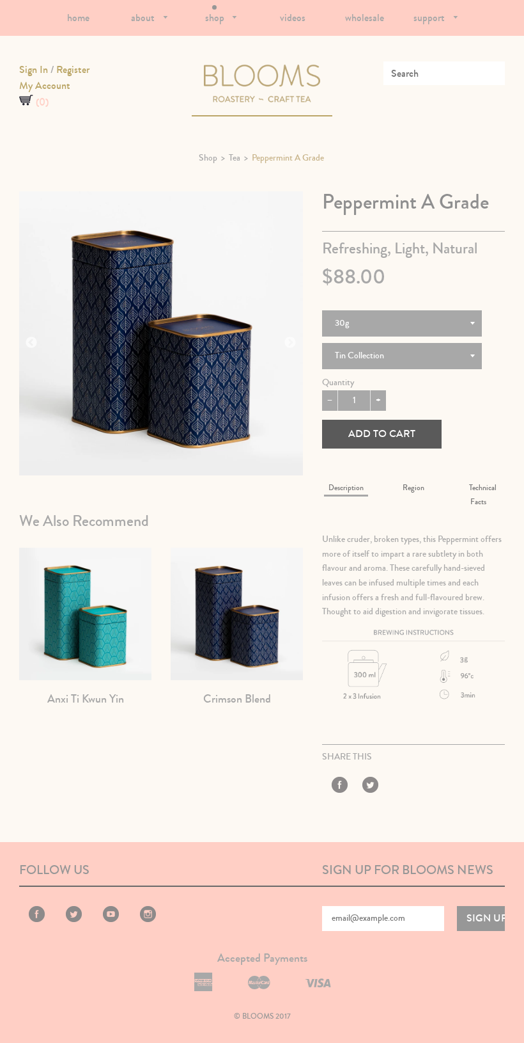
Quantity (338, 382)
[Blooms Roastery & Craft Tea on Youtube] (111, 919)
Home (78, 17)
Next (290, 343)
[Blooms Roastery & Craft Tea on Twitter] (370, 787)
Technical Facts (483, 494)
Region (413, 487)
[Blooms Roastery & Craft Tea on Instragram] (148, 919)
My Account (44, 85)
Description (346, 487)
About (144, 17)
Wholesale (364, 17)
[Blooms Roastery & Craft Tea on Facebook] (340, 787)
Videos (292, 17)
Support (430, 17)
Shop (216, 17)
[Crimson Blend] (237, 614)
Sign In (33, 69)
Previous (31, 343)
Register (72, 69)
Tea (234, 158)
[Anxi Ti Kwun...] (85, 614)
